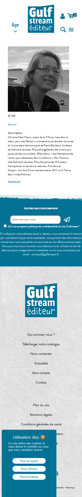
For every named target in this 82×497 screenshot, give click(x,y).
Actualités (41, 363)
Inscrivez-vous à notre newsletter (41, 208)
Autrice (12, 124)
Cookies (41, 382)
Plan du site (41, 405)
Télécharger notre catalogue (41, 344)
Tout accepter (29, 461)
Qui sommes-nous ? (41, 334)
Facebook (14, 181)
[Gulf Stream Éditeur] (41, 18)
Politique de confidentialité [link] (29, 485)
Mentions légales (41, 414)
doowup (70, 487)
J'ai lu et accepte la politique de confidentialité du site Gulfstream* (43, 226)
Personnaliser (29, 476)
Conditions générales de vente (41, 424)
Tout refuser (29, 468)
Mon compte (41, 373)
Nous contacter (41, 353)
